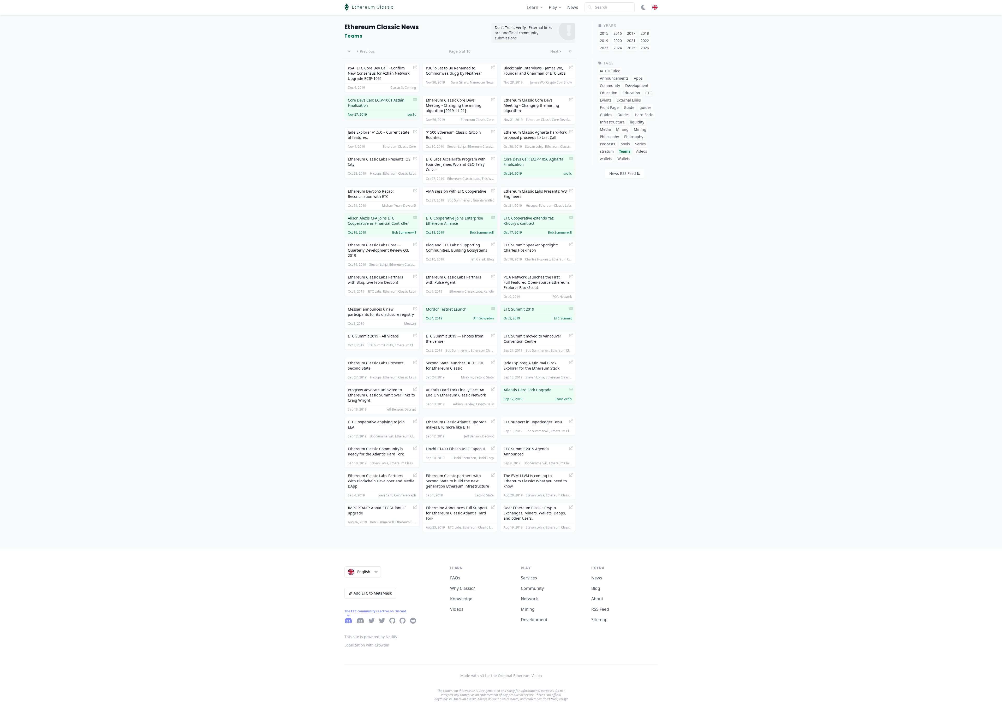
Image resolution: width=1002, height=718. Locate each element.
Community (532, 588)
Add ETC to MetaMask (373, 593)
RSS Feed (600, 609)
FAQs (455, 578)
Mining (528, 609)
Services (529, 578)
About (597, 599)
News (572, 7)
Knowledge (461, 599)
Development (534, 619)
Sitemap (599, 619)
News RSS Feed (622, 173)
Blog (595, 588)
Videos (456, 609)
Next (554, 51)
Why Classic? (462, 588)
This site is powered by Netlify (370, 636)
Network (529, 599)
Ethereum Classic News (381, 27)
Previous (367, 51)
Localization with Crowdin (366, 645)
